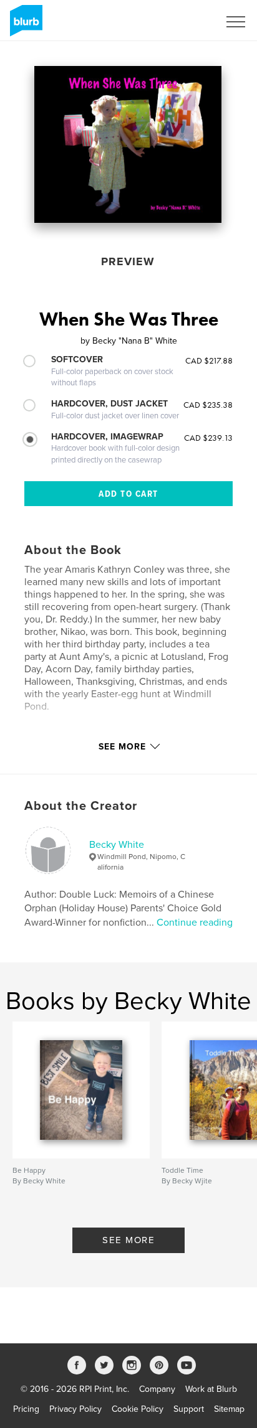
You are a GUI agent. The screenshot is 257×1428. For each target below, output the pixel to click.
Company (157, 1389)
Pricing (26, 1409)
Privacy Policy (75, 1409)
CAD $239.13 (208, 437)
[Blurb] (24, 25)
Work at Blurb (211, 1389)
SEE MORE (128, 1240)
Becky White (116, 844)
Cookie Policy (137, 1409)
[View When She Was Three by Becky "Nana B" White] (127, 144)
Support (188, 1409)
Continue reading (195, 922)
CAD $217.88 (209, 360)
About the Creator (80, 806)
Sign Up (187, 22)
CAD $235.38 (208, 404)
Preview (128, 261)
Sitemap (229, 1409)
